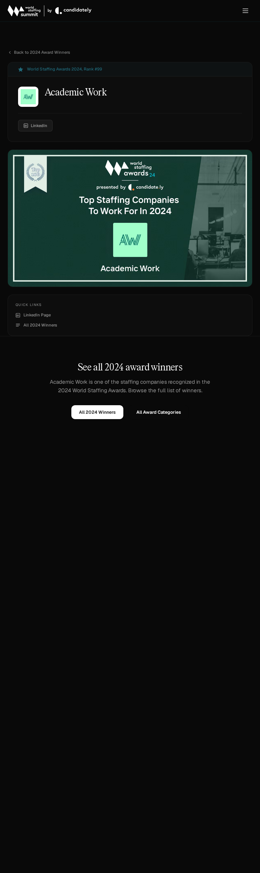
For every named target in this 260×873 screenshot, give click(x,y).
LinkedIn (39, 125)
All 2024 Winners (40, 325)
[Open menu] (245, 11)
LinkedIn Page (37, 315)
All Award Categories (158, 412)
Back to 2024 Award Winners (42, 52)
